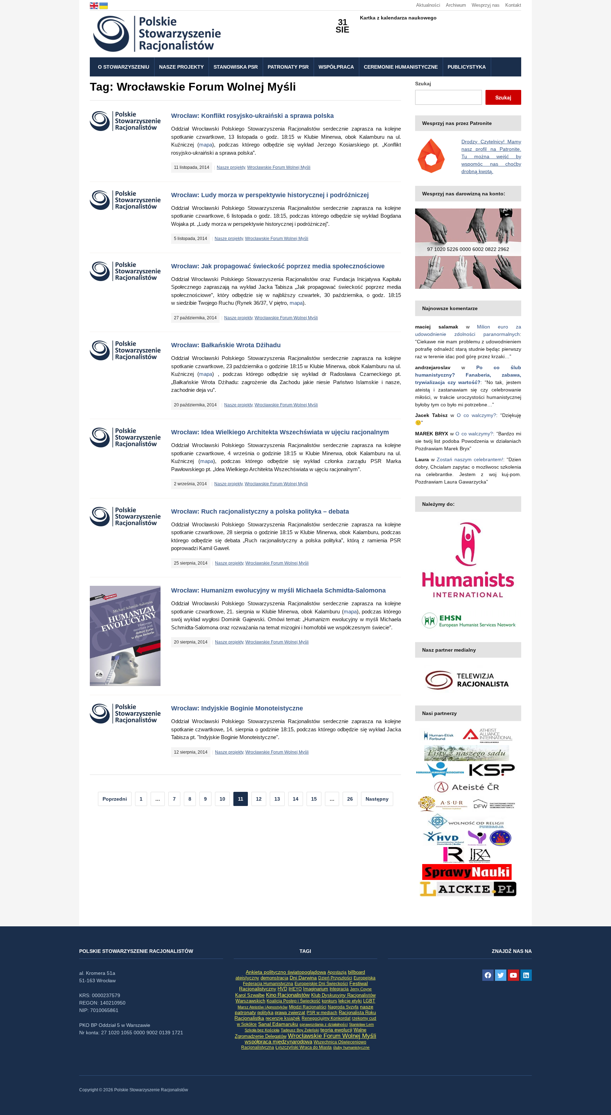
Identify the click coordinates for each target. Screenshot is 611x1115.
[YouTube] (513, 975)
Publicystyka (467, 67)
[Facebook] (488, 975)
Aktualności (428, 5)
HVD (282, 988)
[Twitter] (500, 975)
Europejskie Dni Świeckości (321, 983)
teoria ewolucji (336, 1030)
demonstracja (274, 977)
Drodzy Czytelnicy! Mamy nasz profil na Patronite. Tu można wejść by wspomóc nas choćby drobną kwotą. (491, 156)
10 (222, 799)
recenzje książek (283, 1018)
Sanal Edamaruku (278, 1024)
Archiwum (456, 5)
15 (314, 799)
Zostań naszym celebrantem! (470, 459)
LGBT (369, 1001)
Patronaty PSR (288, 67)
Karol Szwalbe (249, 995)
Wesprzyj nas (486, 5)
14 (295, 799)
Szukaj (423, 83)
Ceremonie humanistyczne (401, 67)
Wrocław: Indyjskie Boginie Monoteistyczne (237, 708)
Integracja (339, 989)
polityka (265, 1012)
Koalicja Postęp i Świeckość (293, 1001)
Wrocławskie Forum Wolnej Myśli (278, 167)
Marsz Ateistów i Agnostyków (262, 1007)
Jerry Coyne (361, 989)
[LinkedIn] (526, 975)
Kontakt (513, 5)
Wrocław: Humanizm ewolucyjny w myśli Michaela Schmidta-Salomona (278, 590)
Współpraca (336, 67)
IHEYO (295, 989)
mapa (205, 145)
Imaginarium (315, 988)
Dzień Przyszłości (335, 978)
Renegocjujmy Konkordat (326, 1018)
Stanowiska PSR (236, 67)
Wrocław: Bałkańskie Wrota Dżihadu (226, 345)
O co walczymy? (476, 415)
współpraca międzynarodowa (278, 1042)
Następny (377, 799)
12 (259, 799)
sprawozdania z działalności (323, 1024)
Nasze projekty (181, 67)
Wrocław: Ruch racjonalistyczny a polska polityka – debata (260, 511)
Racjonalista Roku (357, 1012)
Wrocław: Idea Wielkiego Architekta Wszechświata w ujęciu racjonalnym (280, 432)
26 (350, 799)
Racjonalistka (249, 1018)
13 (277, 799)
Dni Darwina (303, 977)
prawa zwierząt (290, 1012)
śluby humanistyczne (351, 1047)
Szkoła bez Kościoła (262, 1030)
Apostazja (337, 972)
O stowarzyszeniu (123, 67)
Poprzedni (115, 799)
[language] (94, 5)
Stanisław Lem (361, 1024)
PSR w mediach (322, 1012)
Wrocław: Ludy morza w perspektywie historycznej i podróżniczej (270, 195)
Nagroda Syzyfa (343, 1007)
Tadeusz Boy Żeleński (300, 1030)
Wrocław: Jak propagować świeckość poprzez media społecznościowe (278, 266)
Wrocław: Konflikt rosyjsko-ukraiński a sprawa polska (252, 115)
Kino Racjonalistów (288, 995)
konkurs (329, 1001)
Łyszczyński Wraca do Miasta (303, 1047)
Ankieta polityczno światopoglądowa (286, 972)
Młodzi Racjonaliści (307, 1007)
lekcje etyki (350, 1001)
